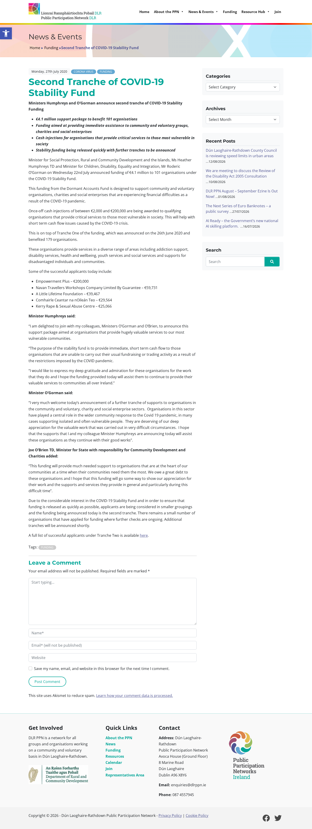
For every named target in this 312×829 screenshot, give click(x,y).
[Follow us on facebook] (266, 819)
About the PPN (119, 737)
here (144, 535)
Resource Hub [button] (253, 11)
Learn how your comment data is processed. (134, 695)
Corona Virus (83, 72)
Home (144, 11)
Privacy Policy (170, 815)
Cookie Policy (197, 815)
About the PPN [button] (166, 11)
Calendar (114, 762)
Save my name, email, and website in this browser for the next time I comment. (101, 668)
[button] (6, 33)
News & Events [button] (201, 11)
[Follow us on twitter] (277, 819)
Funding (230, 11)
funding (47, 547)
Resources (115, 756)
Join (278, 11)
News (111, 744)
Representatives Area (125, 775)
